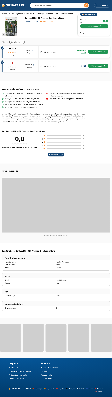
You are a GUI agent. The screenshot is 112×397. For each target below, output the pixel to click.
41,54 (105, 20)
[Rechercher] (86, 5)
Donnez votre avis (31, 21)
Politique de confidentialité (18, 375)
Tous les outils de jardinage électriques (38, 14)
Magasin (29, 53)
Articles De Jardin (15, 14)
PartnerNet (44, 371)
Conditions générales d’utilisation (20, 371)
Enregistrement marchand (49, 367)
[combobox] (59, 5)
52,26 (83, 66)
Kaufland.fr (28, 64)
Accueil (4, 14)
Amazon (28, 50)
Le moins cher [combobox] (15, 42)
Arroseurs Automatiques (64, 14)
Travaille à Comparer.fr (16, 379)
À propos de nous (15, 367)
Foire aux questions (47, 379)
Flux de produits (46, 375)
